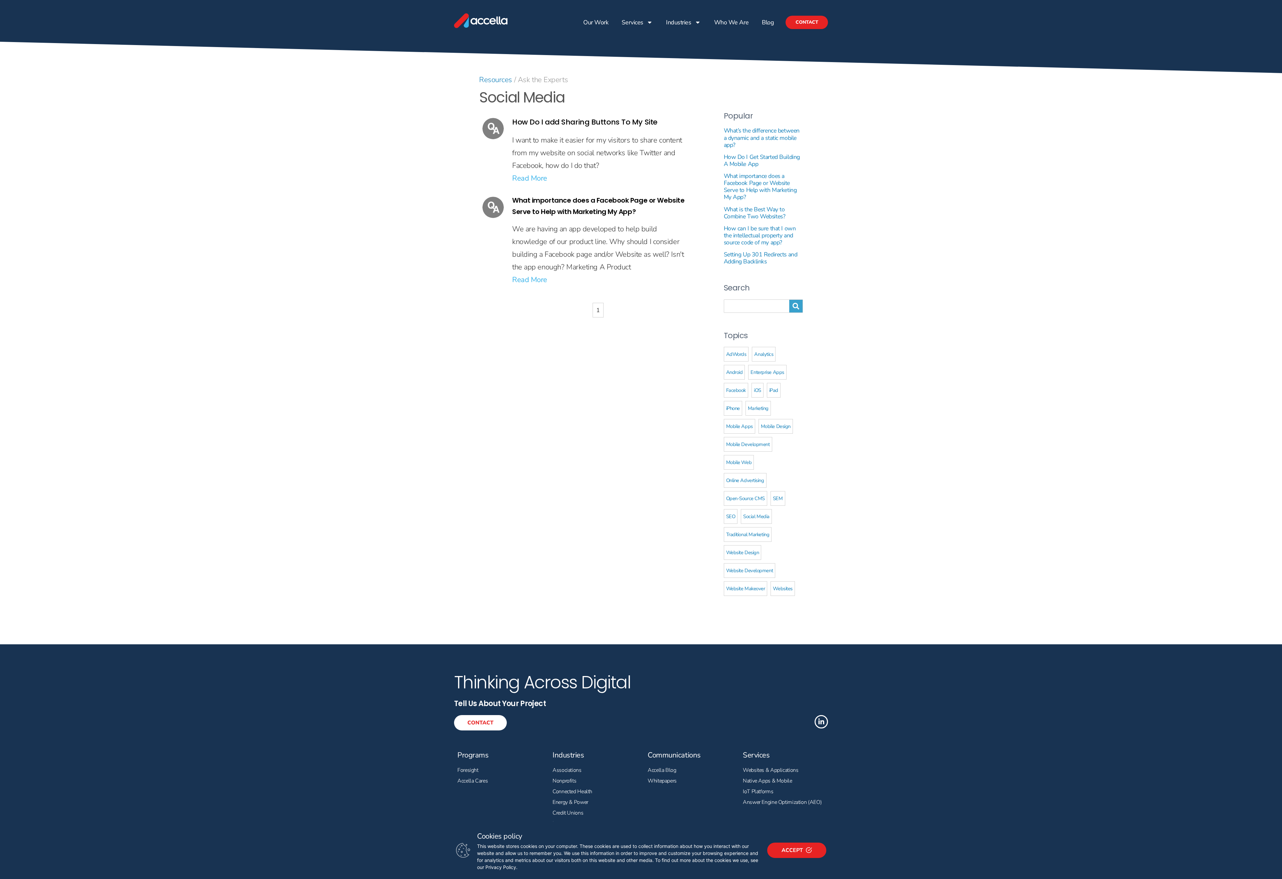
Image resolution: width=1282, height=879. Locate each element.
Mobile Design (776, 426)
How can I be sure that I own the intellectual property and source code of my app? (760, 235)
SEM (778, 498)
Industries (678, 22)
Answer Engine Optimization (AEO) (782, 802)
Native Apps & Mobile (767, 781)
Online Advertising (745, 480)
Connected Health (572, 791)
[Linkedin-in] (821, 721)
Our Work (595, 22)
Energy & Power (570, 802)
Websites (782, 588)
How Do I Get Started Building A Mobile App (762, 160)
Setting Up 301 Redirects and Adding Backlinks (761, 257)
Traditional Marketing (748, 534)
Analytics (763, 354)
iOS (757, 390)
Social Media (756, 516)
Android (734, 372)
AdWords (736, 354)
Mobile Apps (739, 426)
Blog (768, 22)
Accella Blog (662, 770)
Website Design (742, 552)
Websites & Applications (771, 770)
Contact (807, 22)
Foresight (467, 770)
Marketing (758, 408)
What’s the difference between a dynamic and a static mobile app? (762, 138)
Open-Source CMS (745, 498)
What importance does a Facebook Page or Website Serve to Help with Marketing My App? (760, 186)
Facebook (736, 390)
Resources (495, 80)
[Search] (796, 306)
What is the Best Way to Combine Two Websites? (755, 212)
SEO (730, 516)
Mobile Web (739, 462)
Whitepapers (662, 781)
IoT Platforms (758, 791)
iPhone (733, 408)
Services (632, 22)
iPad (773, 390)
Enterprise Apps (767, 372)
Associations (567, 770)
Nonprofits (564, 781)
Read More (529, 178)
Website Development (749, 570)
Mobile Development (748, 444)
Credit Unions (568, 813)
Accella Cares (472, 781)
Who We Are (731, 22)
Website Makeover (745, 588)
